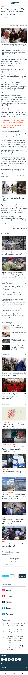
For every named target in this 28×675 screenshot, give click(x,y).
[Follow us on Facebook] (2, 659)
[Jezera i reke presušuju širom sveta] (6, 334)
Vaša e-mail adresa (7, 564)
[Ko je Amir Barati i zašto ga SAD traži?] (14, 461)
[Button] (24, 21)
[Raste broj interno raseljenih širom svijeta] (14, 187)
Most (3, 542)
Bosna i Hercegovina (8, 445)
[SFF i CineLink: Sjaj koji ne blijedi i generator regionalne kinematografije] (14, 385)
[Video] (6, 673)
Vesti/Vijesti (7, 283)
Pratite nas (22, 576)
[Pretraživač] (22, 673)
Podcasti (5, 355)
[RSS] (16, 659)
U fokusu (5, 404)
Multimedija (7, 323)
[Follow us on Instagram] (12, 659)
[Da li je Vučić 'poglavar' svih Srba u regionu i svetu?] (14, 533)
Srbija (3, 517)
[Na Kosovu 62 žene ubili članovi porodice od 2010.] (6, 327)
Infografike (5, 422)
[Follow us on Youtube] (9, 659)
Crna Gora (5, 469)
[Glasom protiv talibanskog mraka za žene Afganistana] (14, 364)
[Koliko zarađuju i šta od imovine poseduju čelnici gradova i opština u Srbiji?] (14, 508)
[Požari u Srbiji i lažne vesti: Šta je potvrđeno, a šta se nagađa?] (14, 243)
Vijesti (3, 6)
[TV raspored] (19, 659)
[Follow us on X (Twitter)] (5, 659)
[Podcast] (14, 673)
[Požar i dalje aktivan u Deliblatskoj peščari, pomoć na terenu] (6, 341)
